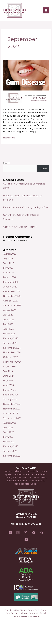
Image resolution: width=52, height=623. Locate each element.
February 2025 (10, 338)
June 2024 (8, 376)
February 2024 (10, 394)
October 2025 (10, 300)
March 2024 (9, 390)
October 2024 (10, 357)
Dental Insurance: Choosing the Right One (25, 207)
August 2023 (9, 423)
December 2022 (11, 456)
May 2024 (8, 380)
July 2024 (8, 371)
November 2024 (12, 352)
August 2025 (9, 310)
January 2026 (10, 286)
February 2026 (10, 282)
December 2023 (12, 404)
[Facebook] (10, 532)
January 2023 (10, 451)
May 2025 (8, 324)
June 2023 (8, 432)
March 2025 (9, 333)
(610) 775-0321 (33, 524)
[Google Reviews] (33, 532)
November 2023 (12, 408)
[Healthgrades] (26, 539)
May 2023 (8, 437)
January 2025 (10, 343)
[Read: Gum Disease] (26, 82)
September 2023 (12, 418)
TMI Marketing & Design (28, 616)
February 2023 (10, 446)
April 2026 (8, 272)
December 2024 (12, 348)
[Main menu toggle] (46, 10)
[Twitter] (25, 532)
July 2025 (8, 315)
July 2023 (8, 427)
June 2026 (8, 263)
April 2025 (8, 329)
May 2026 (8, 268)
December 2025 (12, 291)
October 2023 (10, 413)
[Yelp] (41, 532)
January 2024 (10, 399)
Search (6, 163)
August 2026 (9, 254)
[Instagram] (18, 532)
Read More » (10, 137)
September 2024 (12, 362)
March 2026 (9, 277)
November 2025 (12, 296)
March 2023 (9, 441)
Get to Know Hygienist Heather (19, 227)
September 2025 (12, 305)
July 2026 (8, 258)
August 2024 (9, 366)
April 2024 (8, 385)
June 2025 (8, 319)
